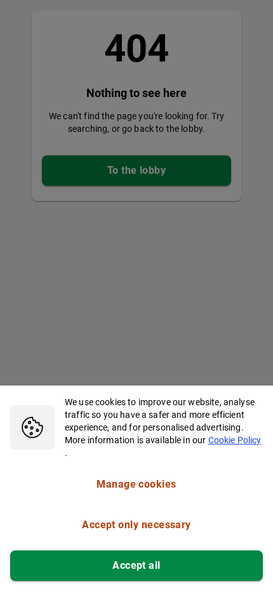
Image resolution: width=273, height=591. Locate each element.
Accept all (136, 565)
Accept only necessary (136, 525)
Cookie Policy (235, 440)
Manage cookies (136, 484)
